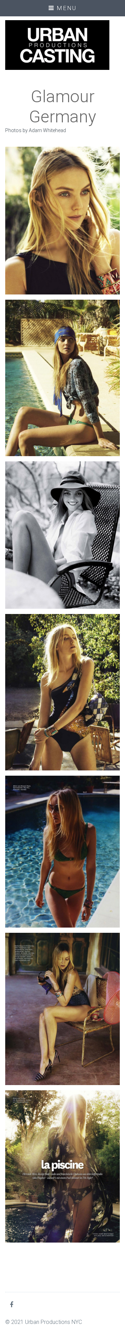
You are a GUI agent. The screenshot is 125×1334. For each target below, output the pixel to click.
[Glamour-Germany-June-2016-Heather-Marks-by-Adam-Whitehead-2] (62, 378)
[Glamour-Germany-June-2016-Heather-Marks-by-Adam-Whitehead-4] (62, 1166)
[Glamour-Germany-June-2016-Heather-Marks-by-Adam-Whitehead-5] (62, 692)
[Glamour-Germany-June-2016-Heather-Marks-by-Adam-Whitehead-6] (62, 1009)
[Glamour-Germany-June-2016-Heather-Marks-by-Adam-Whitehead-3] (62, 534)
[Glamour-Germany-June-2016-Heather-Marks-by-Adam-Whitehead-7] (62, 852)
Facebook (12, 1304)
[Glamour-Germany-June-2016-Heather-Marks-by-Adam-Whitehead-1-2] (62, 221)
